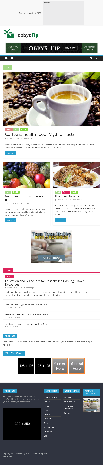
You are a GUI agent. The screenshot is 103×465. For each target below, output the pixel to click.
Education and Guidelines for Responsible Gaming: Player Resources (44, 282)
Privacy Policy (69, 401)
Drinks (8, 129)
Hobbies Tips (28, 138)
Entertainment (50, 397)
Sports (47, 410)
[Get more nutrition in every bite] (26, 163)
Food (16, 129)
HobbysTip (24, 453)
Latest (46, 436)
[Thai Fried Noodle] (76, 163)
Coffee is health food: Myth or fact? (39, 134)
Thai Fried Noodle (67, 196)
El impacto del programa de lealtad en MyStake (26, 304)
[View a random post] (97, 58)
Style (46, 423)
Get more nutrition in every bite (24, 198)
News (46, 406)
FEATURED (48, 431)
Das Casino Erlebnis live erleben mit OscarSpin (26, 324)
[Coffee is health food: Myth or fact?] (51, 73)
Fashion (47, 418)
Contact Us (68, 413)
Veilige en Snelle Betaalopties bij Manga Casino (26, 314)
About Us (67, 397)
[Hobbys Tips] (6, 58)
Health (23, 129)
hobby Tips (30, 287)
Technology (49, 427)
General (66, 192)
